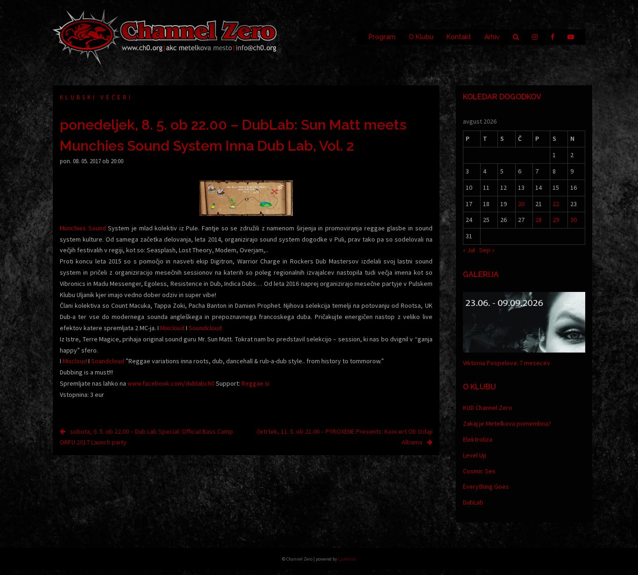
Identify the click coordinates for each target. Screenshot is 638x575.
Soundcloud (205, 328)
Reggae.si (255, 383)
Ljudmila (347, 559)
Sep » (487, 250)
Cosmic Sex (479, 471)
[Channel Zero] (165, 36)
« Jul (469, 250)
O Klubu (421, 37)
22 (556, 204)
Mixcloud (172, 328)
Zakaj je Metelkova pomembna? (507, 423)
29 (556, 219)
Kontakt (459, 37)
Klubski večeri (96, 97)
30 (573, 219)
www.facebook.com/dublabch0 (171, 383)
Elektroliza (477, 439)
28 (538, 219)
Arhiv (492, 37)
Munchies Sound (83, 228)
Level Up (475, 455)
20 (521, 204)
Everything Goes (486, 486)
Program (382, 37)
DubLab (473, 502)
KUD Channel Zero (487, 407)
